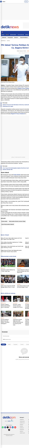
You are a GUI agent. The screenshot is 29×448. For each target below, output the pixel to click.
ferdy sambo (4, 221)
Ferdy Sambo (17, 175)
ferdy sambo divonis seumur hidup (17, 221)
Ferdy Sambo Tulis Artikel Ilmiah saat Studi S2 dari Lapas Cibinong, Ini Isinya (12, 247)
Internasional (21, 34)
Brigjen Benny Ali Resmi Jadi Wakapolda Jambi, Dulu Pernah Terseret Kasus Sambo (11, 251)
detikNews (3, 40)
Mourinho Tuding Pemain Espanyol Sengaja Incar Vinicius (18, 306)
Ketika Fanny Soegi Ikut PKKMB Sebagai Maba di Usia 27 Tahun (8, 286)
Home (3, 34)
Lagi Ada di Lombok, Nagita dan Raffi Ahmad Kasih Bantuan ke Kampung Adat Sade (18, 322)
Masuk (26, 1)
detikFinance (22, 422)
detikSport (22, 427)
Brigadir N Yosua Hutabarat (18, 114)
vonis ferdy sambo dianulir (7, 224)
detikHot (21, 426)
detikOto (21, 431)
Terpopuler (10, 37)
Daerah (16, 37)
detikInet (21, 424)
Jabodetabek (13, 34)
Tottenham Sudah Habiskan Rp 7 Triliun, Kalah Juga (8, 270)
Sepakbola (22, 429)
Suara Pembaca (24, 37)
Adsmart (4, 37)
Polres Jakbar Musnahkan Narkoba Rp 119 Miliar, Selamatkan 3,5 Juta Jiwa (11, 243)
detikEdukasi (22, 421)
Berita (7, 34)
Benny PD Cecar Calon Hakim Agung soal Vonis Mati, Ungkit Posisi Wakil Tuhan (11, 239)
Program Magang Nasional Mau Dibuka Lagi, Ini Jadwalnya (5, 306)
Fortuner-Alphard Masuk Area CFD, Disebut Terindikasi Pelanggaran (5, 321)
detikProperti (22, 432)
